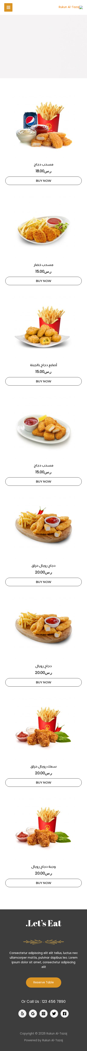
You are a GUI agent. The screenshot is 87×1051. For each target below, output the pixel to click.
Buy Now (43, 181)
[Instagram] (43, 1014)
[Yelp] (22, 1014)
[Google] (33, 1014)
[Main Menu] (8, 7)
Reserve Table (43, 982)
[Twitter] (54, 1014)
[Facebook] (65, 1014)
